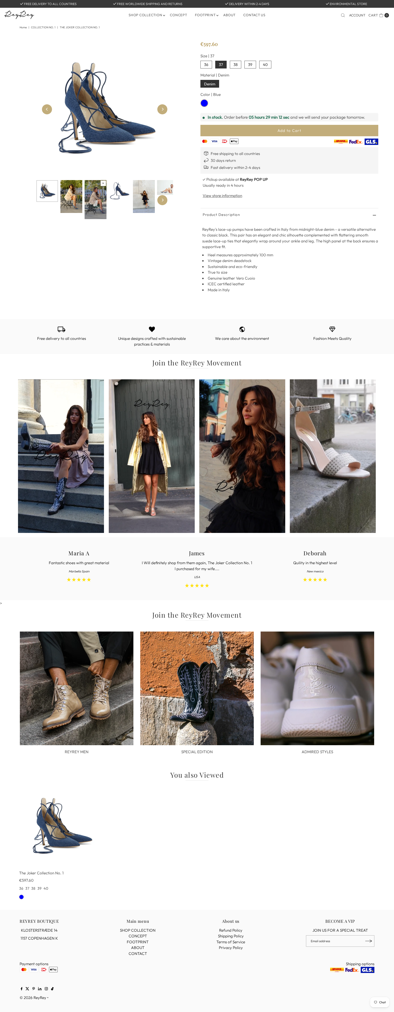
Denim (209, 83)
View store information (222, 195)
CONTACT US (254, 15)
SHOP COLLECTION (138, 930)
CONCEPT (178, 15)
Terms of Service (230, 941)
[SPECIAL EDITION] (197, 688)
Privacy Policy (231, 947)
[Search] (343, 15)
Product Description (221, 214)
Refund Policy (230, 930)
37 (221, 64)
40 (265, 64)
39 (250, 64)
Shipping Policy (231, 935)
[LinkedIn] (39, 989)
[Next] (162, 109)
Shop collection (145, 15)
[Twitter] (27, 989)
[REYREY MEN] (76, 688)
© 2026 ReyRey (33, 997)
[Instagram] (46, 989)
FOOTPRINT (205, 15)
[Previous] (47, 109)
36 (206, 64)
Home (23, 27)
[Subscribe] (368, 941)
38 (235, 64)
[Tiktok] (52, 989)
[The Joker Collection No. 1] (61, 826)
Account (357, 15)
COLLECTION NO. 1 (43, 27)
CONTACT (138, 953)
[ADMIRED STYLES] (317, 688)
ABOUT (229, 15)
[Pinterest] (33, 989)
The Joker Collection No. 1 (41, 872)
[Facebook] (22, 989)
